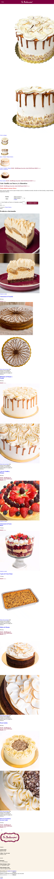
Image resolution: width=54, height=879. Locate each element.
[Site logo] (27, 3)
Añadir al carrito (32, 202)
